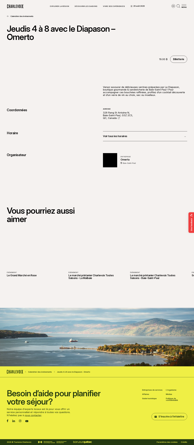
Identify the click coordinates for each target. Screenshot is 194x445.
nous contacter (33, 415)
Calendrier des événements (22, 16)
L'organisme (171, 390)
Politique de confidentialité (172, 399)
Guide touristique (149, 399)
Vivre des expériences (114, 6)
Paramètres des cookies (167, 442)
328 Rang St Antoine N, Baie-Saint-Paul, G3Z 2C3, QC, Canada (118, 115)
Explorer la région (59, 6)
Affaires (145, 394)
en (173, 6)
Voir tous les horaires (115, 136)
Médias (169, 394)
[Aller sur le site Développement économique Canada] (52, 442)
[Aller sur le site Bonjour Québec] (82, 442)
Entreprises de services (152, 390)
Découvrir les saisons (86, 6)
